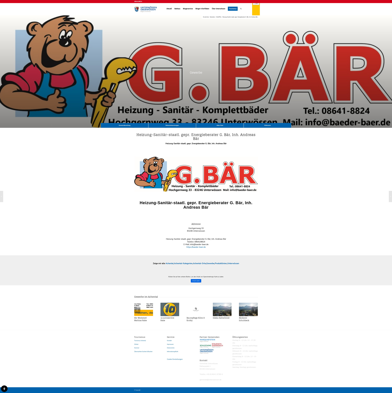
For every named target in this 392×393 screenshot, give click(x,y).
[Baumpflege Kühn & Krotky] (196, 309)
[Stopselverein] (390, 196)
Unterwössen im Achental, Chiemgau (150, 390)
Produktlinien (221, 263)
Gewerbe (210, 263)
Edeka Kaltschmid (221, 317)
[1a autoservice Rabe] (169, 309)
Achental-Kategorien (183, 263)
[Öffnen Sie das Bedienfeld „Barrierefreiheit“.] (4, 388)
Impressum (170, 344)
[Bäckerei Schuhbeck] (248, 309)
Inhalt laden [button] (196, 281)
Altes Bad (220, 125)
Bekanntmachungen (172, 125)
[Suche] (241, 8)
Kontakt (169, 341)
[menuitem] (169, 8)
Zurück (137, 310)
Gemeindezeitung (124, 125)
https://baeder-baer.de (196, 247)
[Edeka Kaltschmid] (222, 309)
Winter (136, 344)
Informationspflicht (172, 352)
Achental (170, 263)
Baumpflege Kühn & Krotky (196, 319)
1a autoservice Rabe (167, 319)
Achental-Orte (199, 263)
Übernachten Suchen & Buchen (143, 352)
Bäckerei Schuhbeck (244, 319)
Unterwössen (233, 263)
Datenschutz (170, 348)
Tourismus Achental (140, 341)
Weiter (255, 310)
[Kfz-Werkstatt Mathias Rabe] (143, 309)
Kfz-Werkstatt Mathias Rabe (140, 319)
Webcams (267, 125)
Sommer (136, 348)
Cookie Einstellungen (175, 359)
